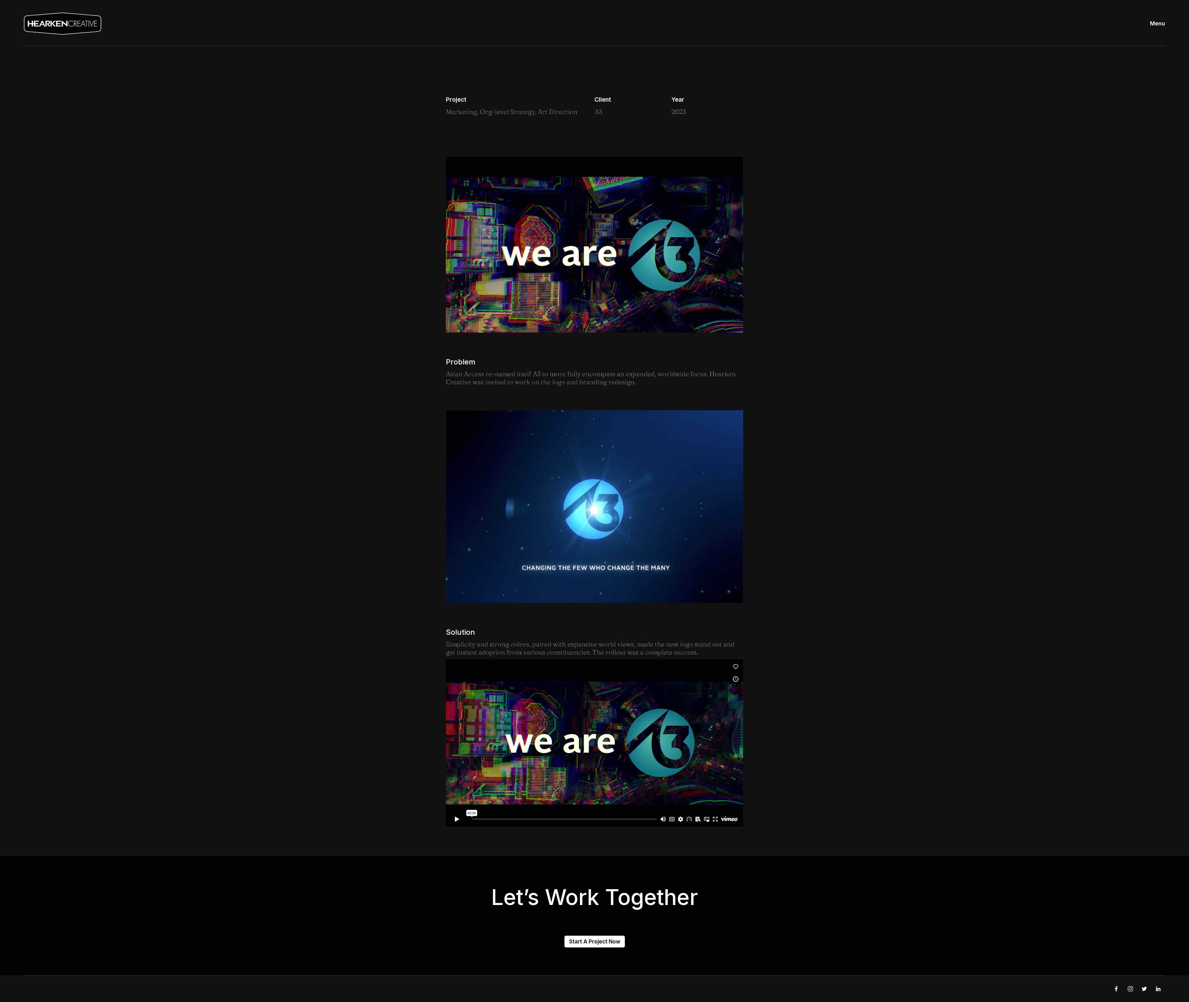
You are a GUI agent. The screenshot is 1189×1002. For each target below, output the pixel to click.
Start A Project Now (594, 941)
